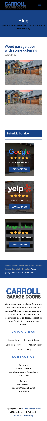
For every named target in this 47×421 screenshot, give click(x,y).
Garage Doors (14, 340)
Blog (29, 350)
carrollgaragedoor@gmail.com (23, 371)
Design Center (34, 345)
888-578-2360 (23, 368)
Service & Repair (31, 340)
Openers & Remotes (15, 345)
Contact (19, 350)
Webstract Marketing (23, 415)
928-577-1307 (23, 384)
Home (7, 265)
